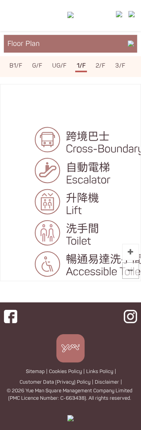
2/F (100, 66)
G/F (37, 66)
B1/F (15, 66)
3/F (120, 66)
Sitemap (35, 371)
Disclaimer (107, 382)
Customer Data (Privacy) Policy (55, 382)
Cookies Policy (65, 371)
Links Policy (99, 371)
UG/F (59, 66)
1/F (81, 66)
